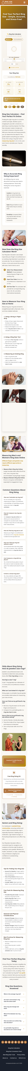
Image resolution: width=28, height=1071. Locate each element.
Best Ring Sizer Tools (9, 1055)
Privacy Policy (21, 1055)
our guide (22, 973)
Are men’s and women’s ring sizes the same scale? (12, 1000)
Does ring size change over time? (11, 1007)
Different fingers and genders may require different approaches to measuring (12, 463)
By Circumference (18, 39)
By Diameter (8, 39)
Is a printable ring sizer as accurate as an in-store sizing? (12, 1028)
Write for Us (22, 1058)
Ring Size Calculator (14, 1048)
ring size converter (19, 534)
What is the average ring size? (12, 994)
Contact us (13, 1058)
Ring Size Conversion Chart (14, 1051)
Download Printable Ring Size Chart (14, 761)
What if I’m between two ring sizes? (12, 1014)
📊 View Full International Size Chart (12, 99)
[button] (24, 2)
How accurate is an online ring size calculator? (12, 1021)
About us (5, 1058)
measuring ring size (8, 141)
